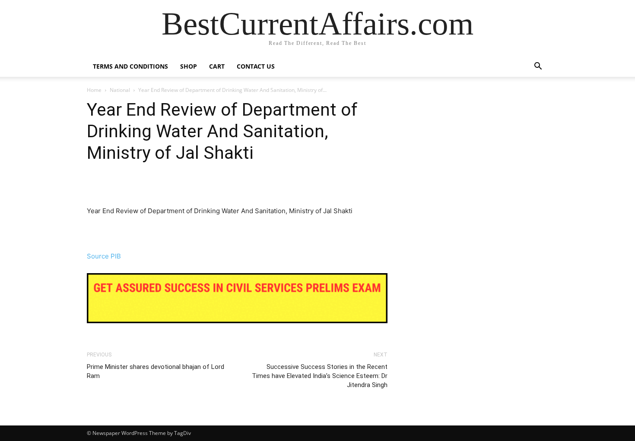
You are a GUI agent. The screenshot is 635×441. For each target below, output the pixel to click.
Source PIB (104, 256)
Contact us (256, 66)
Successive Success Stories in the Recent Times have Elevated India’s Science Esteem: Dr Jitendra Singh (319, 376)
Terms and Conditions (130, 66)
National (120, 90)
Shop (188, 66)
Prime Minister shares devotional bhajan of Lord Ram (155, 371)
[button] (537, 67)
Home (94, 90)
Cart (217, 66)
